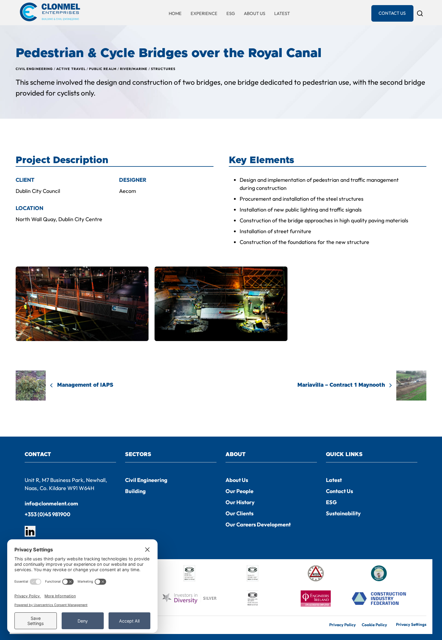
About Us (254, 13)
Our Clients (239, 513)
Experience (204, 13)
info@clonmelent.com (51, 503)
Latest (282, 13)
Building (135, 491)
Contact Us (392, 13)
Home (175, 13)
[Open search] (419, 13)
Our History (240, 502)
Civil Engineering (146, 480)
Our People (239, 491)
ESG (230, 13)
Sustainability (343, 513)
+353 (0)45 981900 (47, 514)
